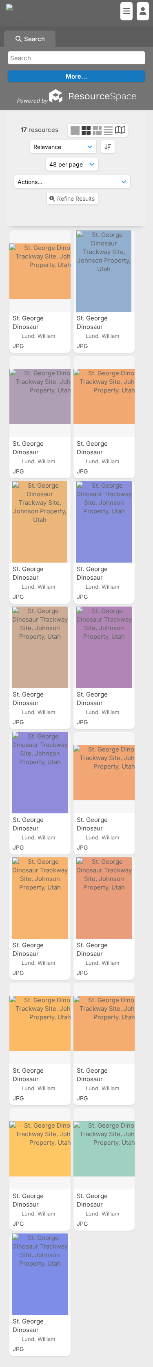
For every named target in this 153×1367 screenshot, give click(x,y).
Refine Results (76, 198)
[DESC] (108, 146)
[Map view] (120, 131)
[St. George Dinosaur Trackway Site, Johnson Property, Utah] (40, 271)
